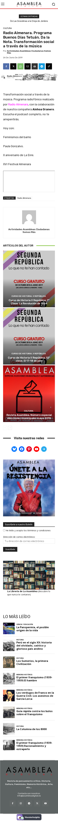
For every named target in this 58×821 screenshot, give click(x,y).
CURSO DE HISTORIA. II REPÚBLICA (28, 296)
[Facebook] (6, 66)
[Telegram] (42, 66)
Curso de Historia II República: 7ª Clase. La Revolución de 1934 (29, 302)
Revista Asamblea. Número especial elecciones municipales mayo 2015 (29, 416)
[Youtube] (45, 803)
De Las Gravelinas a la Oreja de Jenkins (29, 21)
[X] (13, 66)
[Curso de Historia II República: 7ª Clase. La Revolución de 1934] (29, 279)
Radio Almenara (24, 198)
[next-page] (10, 428)
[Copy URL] (49, 66)
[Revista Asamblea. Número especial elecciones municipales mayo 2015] (29, 393)
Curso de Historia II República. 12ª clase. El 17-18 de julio (29, 359)
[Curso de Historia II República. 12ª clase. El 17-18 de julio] (29, 336)
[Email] (27, 66)
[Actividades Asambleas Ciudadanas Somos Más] (29, 217)
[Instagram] (21, 803)
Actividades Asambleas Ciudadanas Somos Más (29, 52)
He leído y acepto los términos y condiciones (28, 530)
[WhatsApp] (20, 66)
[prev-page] (5, 428)
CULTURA (7, 28)
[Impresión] (35, 66)
